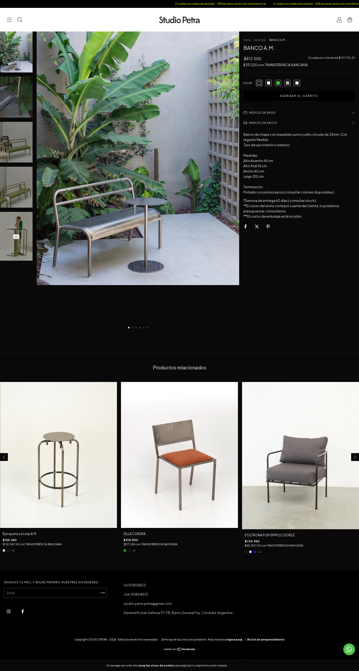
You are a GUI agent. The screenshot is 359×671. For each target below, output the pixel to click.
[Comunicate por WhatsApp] (349, 649)
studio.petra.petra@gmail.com (148, 604)
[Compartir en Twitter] (257, 226)
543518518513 (135, 585)
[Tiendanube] (179, 650)
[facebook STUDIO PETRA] (22, 611)
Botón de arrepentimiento (266, 639)
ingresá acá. (235, 639)
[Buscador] (19, 20)
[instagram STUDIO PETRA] (9, 611)
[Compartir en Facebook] (245, 226)
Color (247, 83)
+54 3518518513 (136, 594)
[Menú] (9, 20)
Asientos (260, 39)
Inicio (247, 39)
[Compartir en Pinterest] (268, 226)
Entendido (242, 665)
